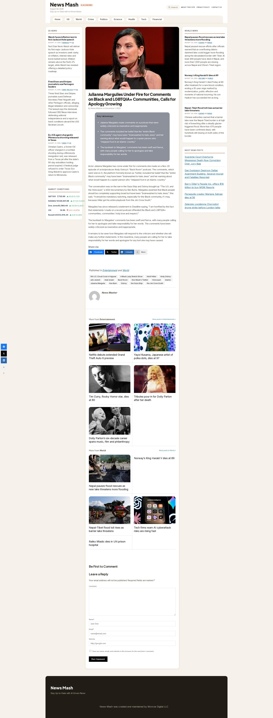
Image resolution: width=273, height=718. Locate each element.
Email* (91, 629)
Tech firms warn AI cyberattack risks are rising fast (154, 510)
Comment (93, 586)
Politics (103, 19)
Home (57, 19)
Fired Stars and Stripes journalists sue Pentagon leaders (61, 84)
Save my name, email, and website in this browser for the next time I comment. (123, 651)
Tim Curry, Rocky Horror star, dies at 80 (109, 379)
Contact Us (216, 7)
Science (118, 19)
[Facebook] (4, 347)
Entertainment (110, 270)
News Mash (64, 4)
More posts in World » (167, 450)
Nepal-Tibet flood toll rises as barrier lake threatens (109, 510)
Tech (143, 19)
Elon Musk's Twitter (140, 280)
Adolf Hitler (151, 276)
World (79, 19)
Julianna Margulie (98, 283)
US (68, 19)
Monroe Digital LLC (158, 706)
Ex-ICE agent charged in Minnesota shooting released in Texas (63, 137)
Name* (91, 619)
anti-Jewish (95, 280)
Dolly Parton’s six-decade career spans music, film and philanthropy (109, 421)
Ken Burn (113, 283)
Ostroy (124, 283)
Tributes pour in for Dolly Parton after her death (154, 379)
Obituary (202, 78)
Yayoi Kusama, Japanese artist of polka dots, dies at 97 (154, 337)
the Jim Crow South (155, 283)
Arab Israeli (109, 280)
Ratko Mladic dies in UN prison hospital (107, 543)
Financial (157, 19)
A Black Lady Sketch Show (131, 276)
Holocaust (156, 280)
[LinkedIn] (4, 360)
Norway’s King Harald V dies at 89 (154, 458)
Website (92, 639)
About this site (188, 7)
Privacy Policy (203, 7)
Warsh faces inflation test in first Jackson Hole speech (62, 38)
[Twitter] (4, 354)
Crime (91, 19)
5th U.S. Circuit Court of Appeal (103, 276)
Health (131, 19)
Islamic (168, 280)
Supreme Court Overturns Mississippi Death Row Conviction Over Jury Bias (203, 160)
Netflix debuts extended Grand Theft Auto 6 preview (109, 337)
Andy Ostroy (165, 276)
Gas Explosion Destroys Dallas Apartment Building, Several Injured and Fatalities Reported (204, 174)
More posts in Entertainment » (164, 319)
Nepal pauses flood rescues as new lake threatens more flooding (109, 468)
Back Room (123, 280)
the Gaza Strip (137, 283)
